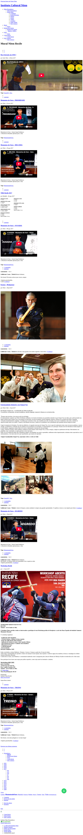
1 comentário (7, 267)
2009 (5, 789)
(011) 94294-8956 (6, 821)
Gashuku (3, 794)
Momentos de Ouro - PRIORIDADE (13, 100)
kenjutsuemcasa (52, 794)
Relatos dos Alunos (9, 28)
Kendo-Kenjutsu (14, 15)
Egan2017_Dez (8, 93)
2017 (5, 769)
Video (43, 794)
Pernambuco (7, 753)
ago (8, 773)
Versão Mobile (7, 831)
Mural (5, 25)
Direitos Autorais (8, 827)
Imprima (6, 800)
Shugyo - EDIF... (12, 31)
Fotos (5, 32)
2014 (5, 783)
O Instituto (13, 13)
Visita (46, 794)
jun (8, 776)
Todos (2, 792)
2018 (5, 767)
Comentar (6, 797)
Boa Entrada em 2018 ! (8, 55)
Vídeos (12, 19)
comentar (6, 97)
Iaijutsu (12, 16)
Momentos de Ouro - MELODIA (11, 145)
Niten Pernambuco (8, 9)
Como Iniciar (7, 35)
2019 (5, 766)
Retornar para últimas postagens (9, 746)
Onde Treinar (13, 22)
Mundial (20, 794)
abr (8, 777)
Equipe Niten (7, 830)
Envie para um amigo (9, 798)
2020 (5, 764)
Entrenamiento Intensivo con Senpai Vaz (14, 405)
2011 (5, 786)
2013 (5, 785)
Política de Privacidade (10, 828)
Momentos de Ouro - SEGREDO (12, 511)
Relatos (30, 794)
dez (8, 770)
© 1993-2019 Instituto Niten (11, 825)
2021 (5, 763)
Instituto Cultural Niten (14, 5)
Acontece (12, 21)
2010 (5, 788)
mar (8, 779)
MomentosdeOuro (8, 137)
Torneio (39, 794)
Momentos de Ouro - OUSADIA (11, 225)
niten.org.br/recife (5, 677)
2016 (5, 780)
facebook (6, 804)
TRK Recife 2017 (6, 193)
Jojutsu (12, 18)
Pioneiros (26, 794)
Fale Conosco (13, 23)
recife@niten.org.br (6, 823)
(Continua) (7, 281)
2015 (5, 782)
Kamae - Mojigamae (7, 285)
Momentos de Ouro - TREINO (11, 687)
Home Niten (13, 1)
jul (7, 775)
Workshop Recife (6, 566)
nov (8, 772)
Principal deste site (5, 1)
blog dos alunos (8, 803)
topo (2, 808)
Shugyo (34, 794)
